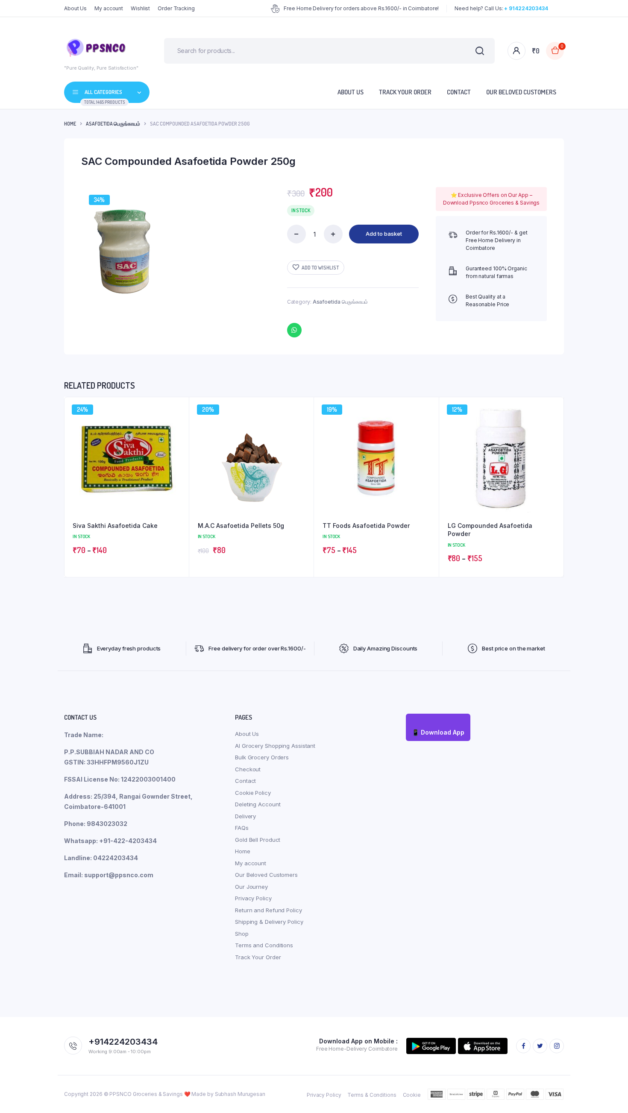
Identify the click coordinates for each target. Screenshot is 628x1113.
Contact (459, 92)
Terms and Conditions (264, 945)
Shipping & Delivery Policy (269, 921)
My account (108, 8)
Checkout (248, 769)
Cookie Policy (253, 792)
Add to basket (384, 233)
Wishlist (140, 8)
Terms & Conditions (371, 1095)
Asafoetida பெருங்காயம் (113, 123)
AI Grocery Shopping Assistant (275, 745)
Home (70, 123)
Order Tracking (176, 8)
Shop (242, 933)
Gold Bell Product (257, 839)
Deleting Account (257, 804)
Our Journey (251, 886)
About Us (75, 8)
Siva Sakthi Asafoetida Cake (115, 525)
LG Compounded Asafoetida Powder (490, 530)
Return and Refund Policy (268, 910)
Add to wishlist (320, 267)
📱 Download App (438, 732)
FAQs (242, 827)
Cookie (412, 1095)
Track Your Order (405, 92)
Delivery (245, 816)
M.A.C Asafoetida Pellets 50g (241, 525)
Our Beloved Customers (521, 92)
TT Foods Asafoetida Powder (366, 525)
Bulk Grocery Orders (262, 757)
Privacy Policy (253, 898)
